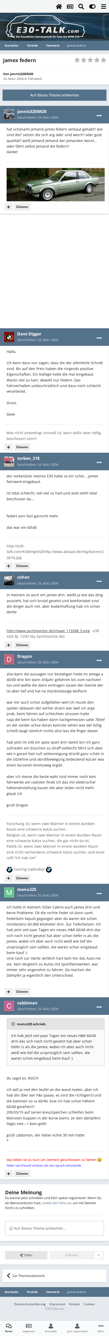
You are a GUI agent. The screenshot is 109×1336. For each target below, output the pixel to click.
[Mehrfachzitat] (9, 206)
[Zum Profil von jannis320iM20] (9, 114)
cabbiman (27, 1003)
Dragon (24, 656)
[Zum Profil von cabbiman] (9, 1006)
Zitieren (22, 207)
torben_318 (28, 458)
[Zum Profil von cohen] (9, 580)
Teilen (27, 1255)
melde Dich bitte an (56, 1203)
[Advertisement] (54, 271)
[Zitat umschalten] (13, 1024)
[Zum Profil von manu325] (9, 892)
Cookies (89, 1304)
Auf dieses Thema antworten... (39, 1228)
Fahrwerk (35, 78)
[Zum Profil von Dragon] (9, 659)
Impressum (57, 1304)
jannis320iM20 (21, 74)
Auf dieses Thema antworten (54, 95)
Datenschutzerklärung (30, 1304)
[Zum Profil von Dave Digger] (9, 337)
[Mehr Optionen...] (99, 116)
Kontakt (74, 1304)
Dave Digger (29, 334)
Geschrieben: (37, 117)
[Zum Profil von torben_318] (9, 462)
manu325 (26, 889)
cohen (23, 577)
